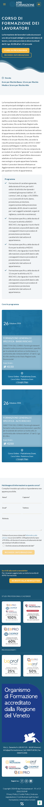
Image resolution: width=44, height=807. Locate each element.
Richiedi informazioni (18, 552)
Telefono (25, 508)
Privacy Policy (11, 794)
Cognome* (26, 497)
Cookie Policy (24, 794)
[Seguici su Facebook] (22, 781)
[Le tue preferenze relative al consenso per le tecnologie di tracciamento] (39, 802)
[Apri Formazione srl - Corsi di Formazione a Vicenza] (22, 4)
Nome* (4, 497)
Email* (4, 508)
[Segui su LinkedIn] (31, 781)
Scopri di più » (8, 363)
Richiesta (5, 518)
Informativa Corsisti (27, 800)
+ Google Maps (22, 382)
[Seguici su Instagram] (26, 781)
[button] (4, 4)
